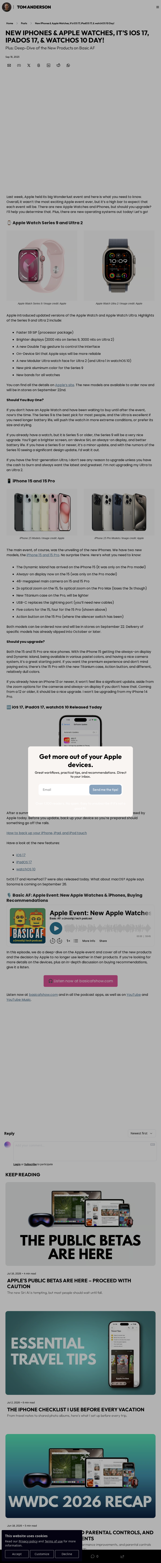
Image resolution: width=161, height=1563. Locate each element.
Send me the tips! (105, 789)
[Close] (129, 750)
